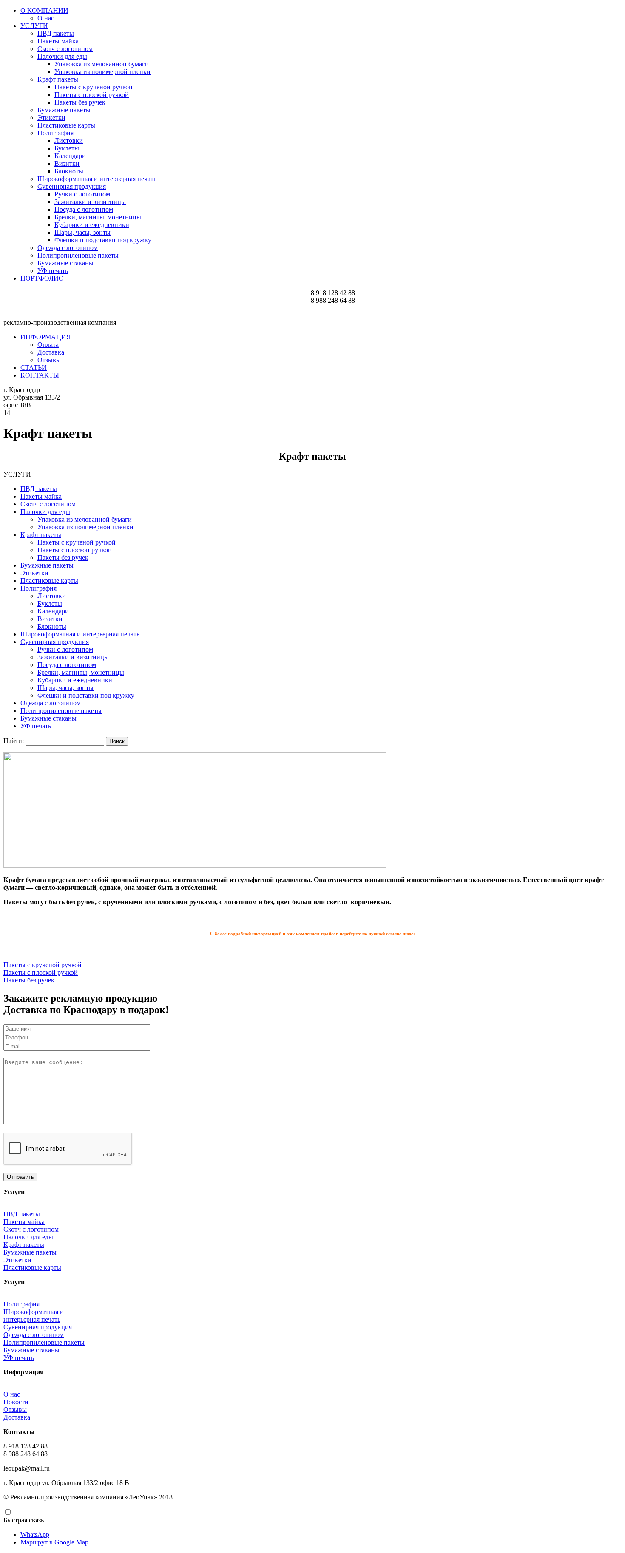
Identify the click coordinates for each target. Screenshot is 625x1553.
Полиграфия (55, 132)
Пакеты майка (58, 41)
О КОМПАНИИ (44, 10)
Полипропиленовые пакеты (78, 255)
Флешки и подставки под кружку (102, 240)
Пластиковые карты (66, 125)
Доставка (50, 352)
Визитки (67, 163)
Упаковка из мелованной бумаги (101, 64)
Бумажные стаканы (65, 263)
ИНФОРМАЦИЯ (45, 337)
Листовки (68, 140)
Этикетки (51, 117)
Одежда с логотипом (67, 247)
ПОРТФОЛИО (42, 278)
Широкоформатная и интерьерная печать (96, 178)
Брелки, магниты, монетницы (97, 217)
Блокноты (68, 171)
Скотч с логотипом (65, 48)
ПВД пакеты (55, 33)
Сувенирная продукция (71, 186)
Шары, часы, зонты (82, 232)
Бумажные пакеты (64, 110)
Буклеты (66, 148)
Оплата (48, 344)
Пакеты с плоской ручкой (91, 94)
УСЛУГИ (34, 25)
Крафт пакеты (57, 79)
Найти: (13, 740)
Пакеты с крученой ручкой (93, 87)
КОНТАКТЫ (39, 375)
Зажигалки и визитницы (90, 201)
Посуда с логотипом (83, 209)
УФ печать (52, 270)
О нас (45, 18)
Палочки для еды (62, 56)
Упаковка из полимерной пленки (102, 71)
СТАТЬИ (33, 367)
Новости (15, 1401)
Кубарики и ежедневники (91, 224)
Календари (70, 155)
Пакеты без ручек (79, 102)
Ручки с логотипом (82, 194)
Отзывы (49, 359)
